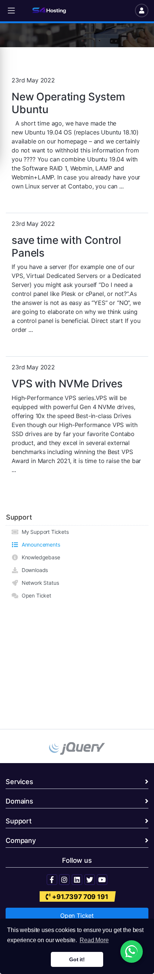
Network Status (39, 583)
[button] (11, 11)
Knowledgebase (39, 557)
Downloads (33, 570)
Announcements (39, 544)
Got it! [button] (77, 959)
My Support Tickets (44, 532)
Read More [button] (94, 940)
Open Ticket (35, 595)
